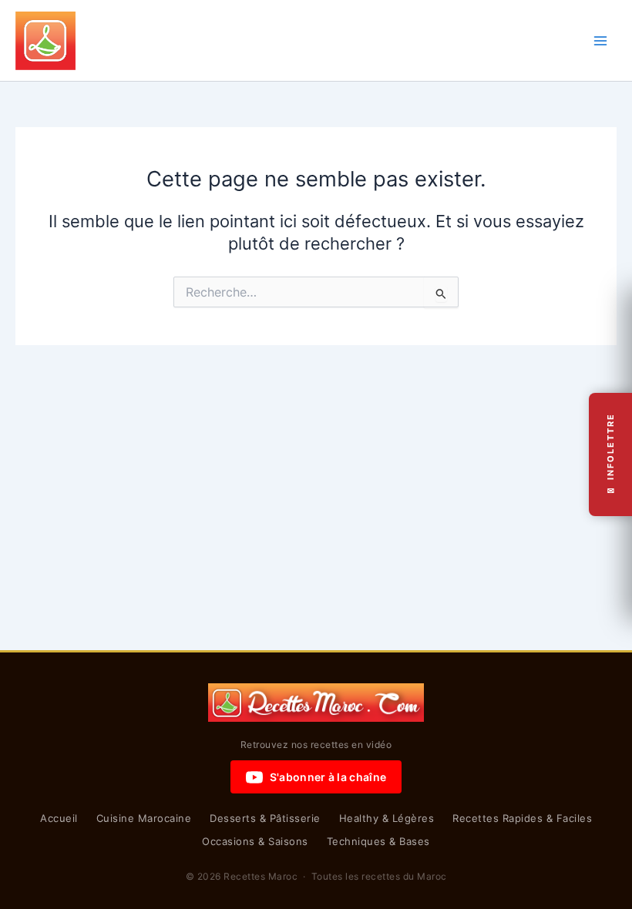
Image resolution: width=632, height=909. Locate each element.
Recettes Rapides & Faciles (522, 818)
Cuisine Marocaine (144, 818)
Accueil (59, 818)
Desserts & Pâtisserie (265, 818)
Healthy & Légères (387, 818)
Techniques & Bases (378, 841)
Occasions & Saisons (255, 841)
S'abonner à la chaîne (328, 776)
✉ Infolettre (610, 455)
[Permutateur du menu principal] (600, 41)
